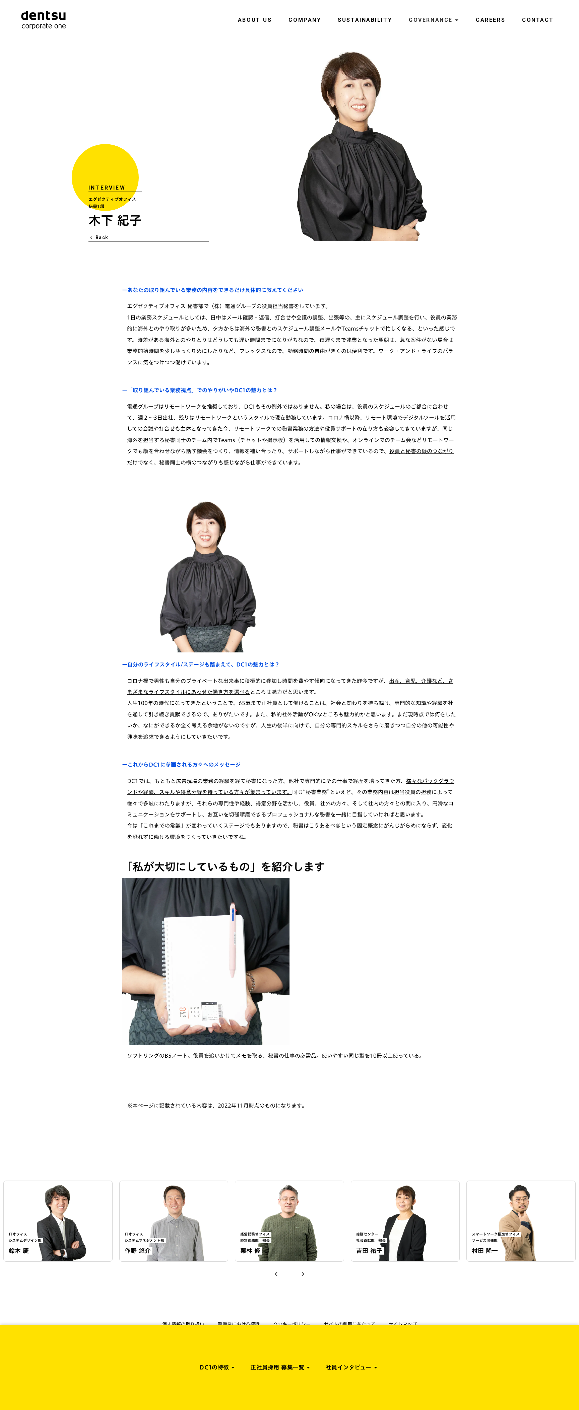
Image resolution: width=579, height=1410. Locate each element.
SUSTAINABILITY (365, 20)
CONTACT (538, 20)
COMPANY (304, 20)
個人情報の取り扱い (183, 1324)
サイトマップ (403, 1324)
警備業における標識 (239, 1324)
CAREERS (490, 20)
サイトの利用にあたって (349, 1324)
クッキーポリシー (292, 1324)
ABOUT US (255, 20)
